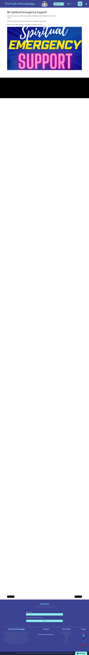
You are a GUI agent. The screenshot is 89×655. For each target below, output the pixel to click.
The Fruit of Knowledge (20, 4)
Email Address (29, 612)
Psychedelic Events (66, 633)
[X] (83, 638)
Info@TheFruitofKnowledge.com (46, 634)
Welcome (66, 641)
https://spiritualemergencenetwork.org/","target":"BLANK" (41, 103)
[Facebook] (83, 635)
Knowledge (66, 635)
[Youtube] (83, 644)
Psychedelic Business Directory (66, 632)
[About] (72, 640)
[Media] (72, 638)
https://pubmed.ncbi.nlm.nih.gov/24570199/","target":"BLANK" (29, 437)
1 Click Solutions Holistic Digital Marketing (65, 653)
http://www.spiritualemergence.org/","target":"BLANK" (27, 513)
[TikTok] (83, 647)
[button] (86, 4)
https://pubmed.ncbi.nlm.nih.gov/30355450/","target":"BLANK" (42, 469)
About (66, 640)
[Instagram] (83, 632)
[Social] (72, 637)
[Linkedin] (83, 641)
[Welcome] (72, 642)
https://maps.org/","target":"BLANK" (49, 496)
